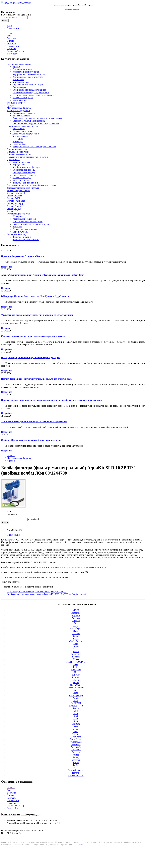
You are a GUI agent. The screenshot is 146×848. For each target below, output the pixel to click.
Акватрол (76, 749)
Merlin (76, 682)
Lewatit (75, 680)
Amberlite (75, 613)
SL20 (75, 716)
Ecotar (76, 651)
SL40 (75, 721)
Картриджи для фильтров (19, 64)
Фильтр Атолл (14, 206)
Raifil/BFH (76, 703)
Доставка (11, 38)
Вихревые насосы (21, 115)
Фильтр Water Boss (16, 201)
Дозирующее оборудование (26, 133)
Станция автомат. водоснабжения (29, 121)
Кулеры (10, 105)
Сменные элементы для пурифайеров (31, 92)
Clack (76, 638)
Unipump (76, 729)
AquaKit (11, 460)
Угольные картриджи (23, 97)
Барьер (76, 757)
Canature (76, 633)
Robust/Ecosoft (76, 705)
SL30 (75, 718)
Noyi (76, 690)
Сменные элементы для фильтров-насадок (33, 95)
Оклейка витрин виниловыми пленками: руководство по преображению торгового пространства (51, 400)
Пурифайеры (13, 159)
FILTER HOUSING (75, 662)
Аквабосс (76, 744)
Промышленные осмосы (19, 154)
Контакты (11, 43)
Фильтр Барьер (14, 208)
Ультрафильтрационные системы (23, 188)
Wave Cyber (76, 739)
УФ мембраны (19, 100)
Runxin (76, 708)
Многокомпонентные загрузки (27, 221)
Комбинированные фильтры (26, 167)
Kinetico (76, 675)
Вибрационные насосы (24, 113)
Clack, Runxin (75, 641)
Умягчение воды (21, 180)
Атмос (76, 755)
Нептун (76, 773)
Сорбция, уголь (20, 232)
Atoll (76, 623)
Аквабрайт (76, 747)
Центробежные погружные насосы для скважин (36, 123)
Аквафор (76, 752)
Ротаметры (18, 141)
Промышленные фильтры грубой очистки (27, 157)
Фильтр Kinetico (14, 195)
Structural (76, 724)
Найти (4, 20)
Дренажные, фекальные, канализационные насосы (37, 118)
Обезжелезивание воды (24, 170)
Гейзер (76, 767)
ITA (76, 672)
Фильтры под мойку (17, 234)
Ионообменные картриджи (26, 72)
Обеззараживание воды (24, 172)
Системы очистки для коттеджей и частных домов (31, 185)
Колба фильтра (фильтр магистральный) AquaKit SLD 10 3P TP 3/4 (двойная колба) (47, 594)
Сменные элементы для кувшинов (29, 90)
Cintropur (76, 636)
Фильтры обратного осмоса (26, 239)
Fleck (75, 664)
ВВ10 (76, 762)
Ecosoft (75, 649)
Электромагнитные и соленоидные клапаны (34, 146)
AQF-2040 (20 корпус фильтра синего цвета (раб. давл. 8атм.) (36, 591)
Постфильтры (19, 87)
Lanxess (76, 677)
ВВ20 (76, 765)
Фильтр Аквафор (15, 203)
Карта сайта (12, 53)
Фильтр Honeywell (16, 193)
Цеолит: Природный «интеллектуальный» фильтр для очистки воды (36, 379)
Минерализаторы (21, 82)
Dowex (76, 646)
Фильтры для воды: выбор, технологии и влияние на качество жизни (37, 315)
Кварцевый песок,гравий (25, 219)
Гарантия (11, 48)
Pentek (76, 693)
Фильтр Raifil (13, 198)
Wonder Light (76, 742)
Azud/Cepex (76, 628)
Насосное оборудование (18, 110)
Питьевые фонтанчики (18, 152)
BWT (75, 631)
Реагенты (17, 226)
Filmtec (76, 659)
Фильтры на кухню (22, 237)
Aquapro (76, 620)
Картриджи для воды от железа (28, 77)
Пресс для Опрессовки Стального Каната (22, 256)
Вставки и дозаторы (22, 69)
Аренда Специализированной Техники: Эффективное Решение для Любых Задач (42, 275)
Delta (75, 644)
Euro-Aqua (76, 654)
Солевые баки (19, 144)
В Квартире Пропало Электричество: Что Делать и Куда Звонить (35, 296)
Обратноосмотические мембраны (29, 84)
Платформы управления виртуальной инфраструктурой (30, 357)
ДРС (20, 139)
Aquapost (76, 618)
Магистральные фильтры (19, 108)
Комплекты (18, 79)
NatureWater (76, 685)
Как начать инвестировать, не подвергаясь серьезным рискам (33, 336)
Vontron (76, 734)
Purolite (75, 698)
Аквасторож (19, 128)
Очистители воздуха (17, 149)
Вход (9, 25)
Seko (76, 711)
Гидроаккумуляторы (22, 131)
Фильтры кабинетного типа (26, 182)
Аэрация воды (20, 164)
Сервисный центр (15, 51)
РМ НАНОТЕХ (76, 775)
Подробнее (6, 267)
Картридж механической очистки (29, 74)
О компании (13, 46)
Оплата (10, 41)
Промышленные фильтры (25, 175)
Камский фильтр (76, 770)
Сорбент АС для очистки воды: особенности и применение (31, 440)
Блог (9, 35)
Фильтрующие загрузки (18, 213)
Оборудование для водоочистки (22, 126)
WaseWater (76, 736)
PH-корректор (19, 216)
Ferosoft (76, 656)
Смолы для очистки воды (25, 229)
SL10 (75, 713)
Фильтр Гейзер (14, 211)
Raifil (75, 700)
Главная (11, 33)
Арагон (16, 66)
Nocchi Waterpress (75, 687)
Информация (13, 535)
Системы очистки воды (18, 162)
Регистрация (13, 28)
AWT (75, 625)
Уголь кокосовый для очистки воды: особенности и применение (34, 421)
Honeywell (76, 669)
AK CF (75, 610)
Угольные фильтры (22, 177)
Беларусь (76, 760)
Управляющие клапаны (18, 190)
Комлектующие (20, 136)
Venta (75, 731)
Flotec (76, 667)
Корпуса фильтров (16, 103)
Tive (76, 726)
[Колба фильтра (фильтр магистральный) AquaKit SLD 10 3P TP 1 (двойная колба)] (13, 507)
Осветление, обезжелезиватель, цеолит (31, 224)
